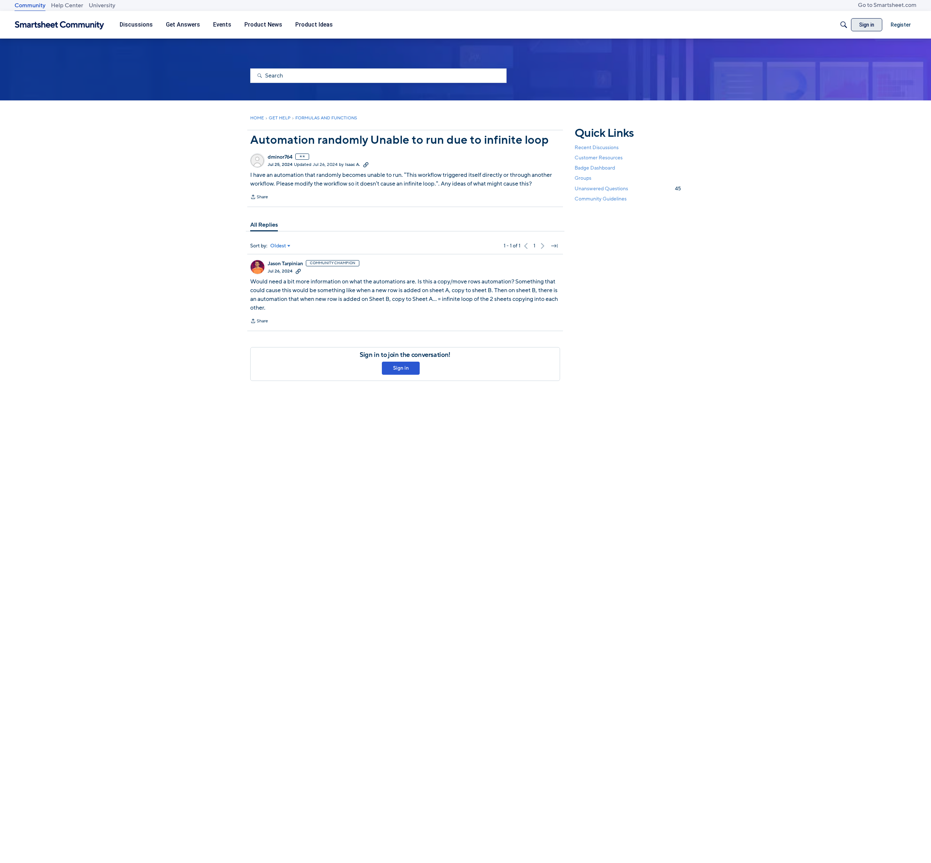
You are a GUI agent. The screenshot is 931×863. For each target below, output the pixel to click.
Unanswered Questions (628, 188)
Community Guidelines (601, 198)
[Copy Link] (365, 164)
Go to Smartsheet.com (887, 5)
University (102, 5)
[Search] (843, 24)
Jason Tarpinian (285, 264)
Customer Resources (599, 157)
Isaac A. (352, 164)
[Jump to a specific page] (554, 246)
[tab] (264, 225)
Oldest (278, 246)
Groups (583, 178)
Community (30, 5)
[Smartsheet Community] (59, 25)
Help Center (67, 5)
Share (259, 197)
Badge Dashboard (595, 167)
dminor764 (280, 157)
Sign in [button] (401, 368)
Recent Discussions (597, 147)
